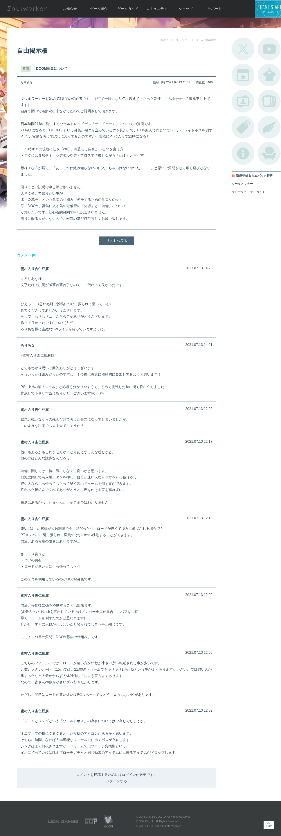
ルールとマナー (242, 183)
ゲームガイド (127, 9)
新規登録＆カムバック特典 (254, 175)
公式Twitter (243, 49)
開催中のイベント (243, 75)
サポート (215, 9)
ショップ (186, 9)
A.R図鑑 (269, 101)
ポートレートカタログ (243, 101)
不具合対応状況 (243, 153)
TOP (268, 825)
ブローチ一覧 (269, 127)
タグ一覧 (243, 127)
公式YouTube (269, 49)
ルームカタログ (269, 153)
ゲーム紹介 (99, 9)
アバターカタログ (269, 75)
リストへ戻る (116, 241)
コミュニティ (156, 9)
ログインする (116, 781)
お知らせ (70, 9)
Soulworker (27, 9)
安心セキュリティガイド (248, 191)
